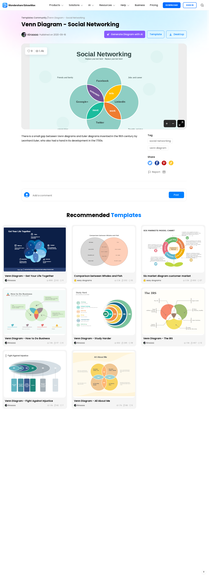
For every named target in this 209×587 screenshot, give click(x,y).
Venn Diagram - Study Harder (92, 338)
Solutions (74, 5)
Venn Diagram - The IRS (158, 338)
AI (89, 5)
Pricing (154, 5)
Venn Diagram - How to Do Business (27, 338)
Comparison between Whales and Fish (98, 276)
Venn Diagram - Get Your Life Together (29, 276)
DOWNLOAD (172, 5)
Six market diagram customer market (167, 276)
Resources (105, 5)
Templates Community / (34, 17)
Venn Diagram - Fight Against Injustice (29, 401)
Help (123, 5)
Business (140, 5)
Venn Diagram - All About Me (92, 401)
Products (54, 5)
